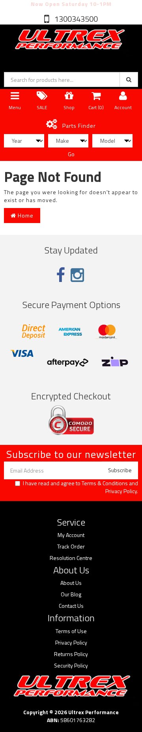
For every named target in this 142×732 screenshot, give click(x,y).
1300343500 (75, 19)
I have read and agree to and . (80, 487)
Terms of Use (71, 631)
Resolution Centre (71, 558)
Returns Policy (71, 654)
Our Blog (71, 594)
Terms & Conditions (105, 483)
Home (25, 215)
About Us (71, 583)
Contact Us (71, 606)
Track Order (71, 546)
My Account (71, 535)
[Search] (129, 79)
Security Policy (71, 666)
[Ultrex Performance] (69, 40)
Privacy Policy (121, 491)
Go (71, 154)
